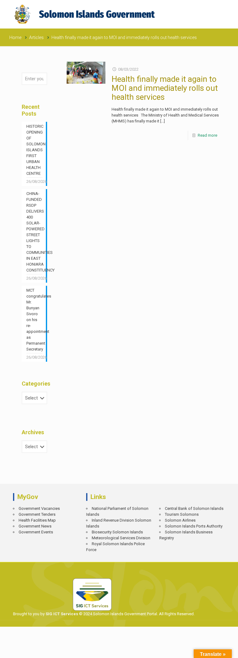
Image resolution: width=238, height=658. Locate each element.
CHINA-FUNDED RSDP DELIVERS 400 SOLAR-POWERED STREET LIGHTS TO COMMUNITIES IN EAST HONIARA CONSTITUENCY (34, 231)
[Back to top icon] (212, 649)
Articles (36, 37)
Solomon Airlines (180, 520)
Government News (35, 526)
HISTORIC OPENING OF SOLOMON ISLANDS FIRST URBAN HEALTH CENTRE (34, 150)
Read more (207, 135)
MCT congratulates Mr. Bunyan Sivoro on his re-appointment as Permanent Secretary (34, 319)
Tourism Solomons (182, 514)
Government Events (36, 532)
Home (15, 37)
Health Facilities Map (37, 520)
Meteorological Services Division (121, 538)
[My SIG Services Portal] (85, 14)
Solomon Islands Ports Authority (194, 526)
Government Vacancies (39, 508)
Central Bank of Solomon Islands (194, 508)
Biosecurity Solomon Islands (117, 532)
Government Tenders (37, 514)
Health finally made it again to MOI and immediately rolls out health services (165, 88)
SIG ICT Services (61, 614)
